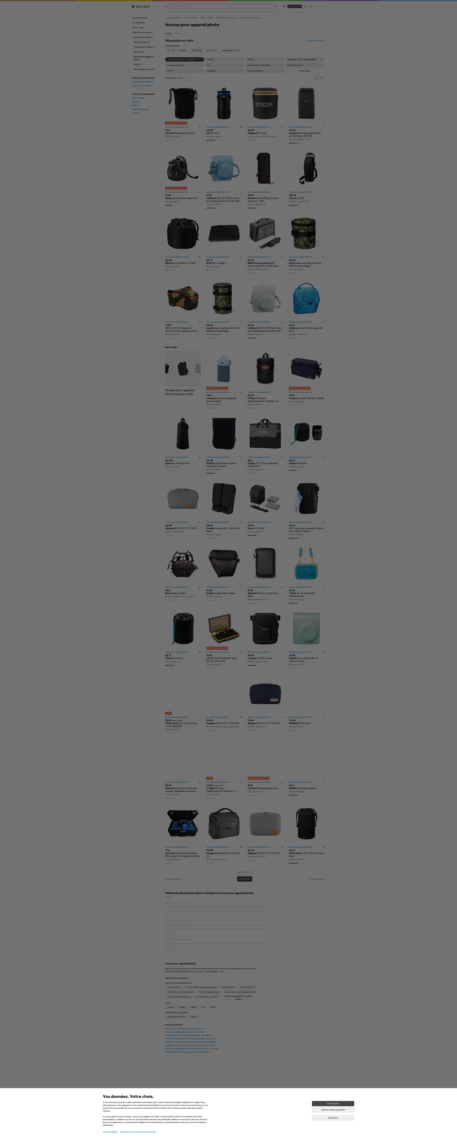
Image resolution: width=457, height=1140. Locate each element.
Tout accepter (333, 1103)
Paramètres (333, 1118)
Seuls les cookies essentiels (333, 1110)
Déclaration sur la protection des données (138, 1132)
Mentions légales (110, 1132)
